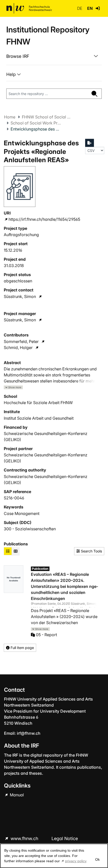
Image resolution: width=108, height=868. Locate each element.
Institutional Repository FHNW (47, 36)
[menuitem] (54, 56)
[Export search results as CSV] (89, 143)
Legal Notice (64, 838)
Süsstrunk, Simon (20, 296)
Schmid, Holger (18, 347)
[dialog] (54, 856)
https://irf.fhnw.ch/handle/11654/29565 (44, 219)
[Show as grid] (16, 551)
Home (9, 116)
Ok (97, 859)
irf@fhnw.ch (28, 733)
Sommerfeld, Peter (21, 341)
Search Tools (91, 551)
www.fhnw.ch (24, 838)
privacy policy (75, 861)
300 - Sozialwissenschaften (30, 528)
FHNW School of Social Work (47, 116)
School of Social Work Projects (36, 122)
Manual (16, 794)
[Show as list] (8, 551)
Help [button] (11, 74)
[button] (98, 8)
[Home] (29, 8)
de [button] (80, 8)
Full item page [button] (22, 647)
